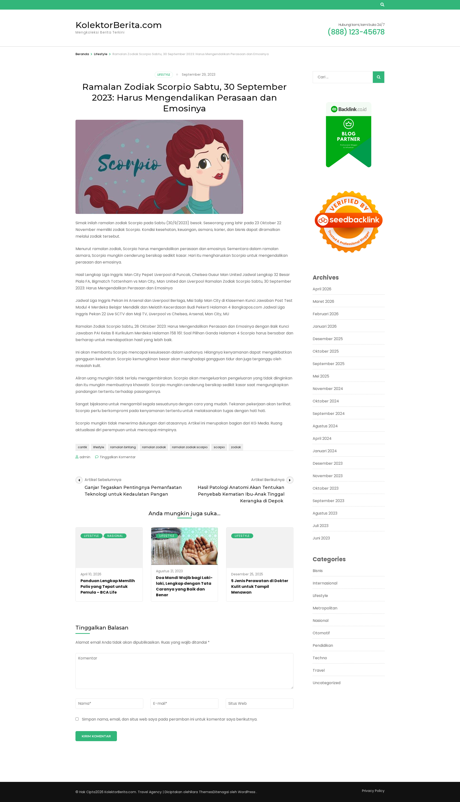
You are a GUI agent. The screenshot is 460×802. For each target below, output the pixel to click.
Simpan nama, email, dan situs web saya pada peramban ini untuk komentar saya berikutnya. (169, 719)
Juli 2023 (320, 525)
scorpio (219, 447)
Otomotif (321, 633)
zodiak (236, 447)
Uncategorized (326, 683)
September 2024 (329, 413)
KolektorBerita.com (118, 25)
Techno (320, 658)
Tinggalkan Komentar (118, 457)
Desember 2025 (328, 339)
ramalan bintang (123, 447)
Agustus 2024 (325, 426)
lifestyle (98, 447)
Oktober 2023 (326, 488)
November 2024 (328, 388)
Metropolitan (325, 608)
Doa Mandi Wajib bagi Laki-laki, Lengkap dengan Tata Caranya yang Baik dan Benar (184, 586)
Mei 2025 (321, 376)
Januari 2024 (325, 451)
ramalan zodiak (154, 447)
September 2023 (328, 501)
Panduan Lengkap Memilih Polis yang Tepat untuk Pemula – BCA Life (107, 586)
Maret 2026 (323, 301)
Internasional (325, 583)
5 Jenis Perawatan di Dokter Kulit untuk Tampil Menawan (259, 586)
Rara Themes (201, 792)
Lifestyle (163, 75)
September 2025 (329, 364)
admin (85, 457)
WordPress (246, 792)
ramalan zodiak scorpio (189, 447)
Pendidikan (323, 645)
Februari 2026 (326, 314)
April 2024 (322, 438)
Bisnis (318, 570)
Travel (319, 670)
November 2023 (328, 476)
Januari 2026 (325, 326)
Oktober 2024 (326, 401)
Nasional (115, 536)
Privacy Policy (373, 790)
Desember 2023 (328, 463)
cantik (82, 447)
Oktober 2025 (326, 351)
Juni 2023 (321, 538)
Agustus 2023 (325, 513)
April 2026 (322, 289)
